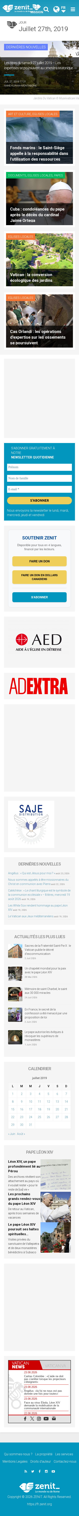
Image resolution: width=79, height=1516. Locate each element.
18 (39, 1109)
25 (39, 1117)
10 (30, 1101)
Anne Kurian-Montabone (20, 85)
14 (66, 1101)
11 (39, 1101)
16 (21, 1109)
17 (30, 1109)
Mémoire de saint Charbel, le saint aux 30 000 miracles (46, 991)
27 (57, 1117)
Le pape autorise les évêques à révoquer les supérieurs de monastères (44, 1036)
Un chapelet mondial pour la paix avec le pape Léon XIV (45, 970)
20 (57, 1109)
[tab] (24, 1364)
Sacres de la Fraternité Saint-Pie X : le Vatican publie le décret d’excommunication (48, 949)
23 (21, 1117)
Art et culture (19, 114)
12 (48, 1101)
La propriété (43, 1454)
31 (30, 1124)
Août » (21, 1134)
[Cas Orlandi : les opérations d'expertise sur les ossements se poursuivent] (39, 321)
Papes (58, 175)
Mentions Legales (15, 1461)
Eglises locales (45, 114)
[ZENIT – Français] (22, 8)
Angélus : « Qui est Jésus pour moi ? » (31, 873)
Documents (17, 175)
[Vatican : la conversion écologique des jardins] (39, 259)
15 (12, 1109)
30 (21, 1124)
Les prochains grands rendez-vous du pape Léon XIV (24, 1199)
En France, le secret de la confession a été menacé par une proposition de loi (46, 1013)
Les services (64, 1454)
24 (30, 1117)
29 (12, 1124)
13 (57, 1101)
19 (48, 1109)
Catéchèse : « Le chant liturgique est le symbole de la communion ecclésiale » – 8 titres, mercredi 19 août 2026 (39, 895)
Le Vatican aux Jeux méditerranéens (30, 916)
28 (66, 1117)
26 (48, 1117)
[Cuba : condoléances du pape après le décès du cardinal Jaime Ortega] (39, 198)
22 (12, 1117)
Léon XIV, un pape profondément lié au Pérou (24, 1166)
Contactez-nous (65, 1461)
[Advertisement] (39, 398)
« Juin (11, 1134)
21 (66, 1109)
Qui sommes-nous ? (18, 1454)
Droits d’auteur (40, 1461)
